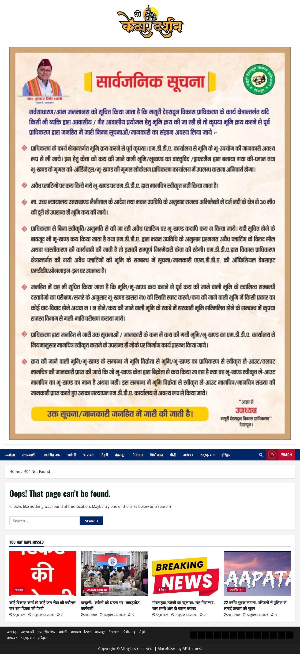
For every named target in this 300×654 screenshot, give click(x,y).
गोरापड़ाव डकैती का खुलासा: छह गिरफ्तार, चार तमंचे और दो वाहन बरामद (183, 605)
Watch (286, 454)
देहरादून (120, 454)
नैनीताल (137, 454)
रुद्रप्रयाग (207, 454)
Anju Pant (19, 615)
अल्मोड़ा (10, 454)
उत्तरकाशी (28, 454)
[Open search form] (261, 454)
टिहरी (104, 454)
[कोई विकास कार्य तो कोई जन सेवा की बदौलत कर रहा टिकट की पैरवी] (42, 573)
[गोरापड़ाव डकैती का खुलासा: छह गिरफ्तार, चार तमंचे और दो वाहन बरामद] (185, 573)
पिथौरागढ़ (156, 454)
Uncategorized (97, 590)
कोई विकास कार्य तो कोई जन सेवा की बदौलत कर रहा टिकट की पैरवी (42, 605)
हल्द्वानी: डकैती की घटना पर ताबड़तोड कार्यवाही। (110, 605)
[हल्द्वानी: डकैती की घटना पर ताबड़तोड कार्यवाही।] (114, 573)
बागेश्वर (188, 454)
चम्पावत (88, 454)
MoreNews (167, 648)
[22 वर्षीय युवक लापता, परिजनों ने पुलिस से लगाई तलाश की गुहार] (257, 573)
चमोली (72, 454)
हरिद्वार (225, 454)
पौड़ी (173, 454)
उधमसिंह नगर (51, 454)
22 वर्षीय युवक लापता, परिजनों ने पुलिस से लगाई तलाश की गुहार (255, 605)
